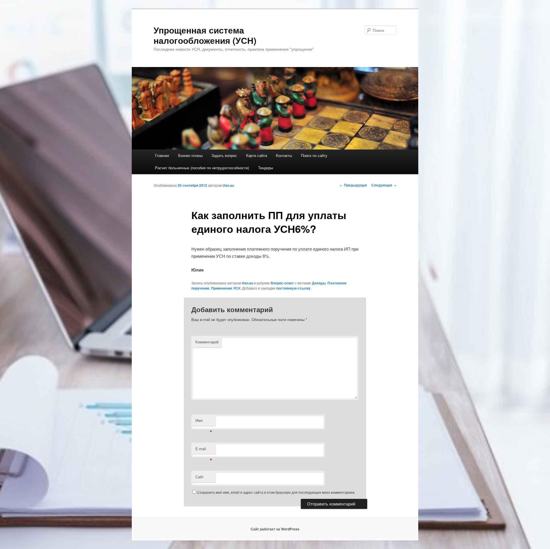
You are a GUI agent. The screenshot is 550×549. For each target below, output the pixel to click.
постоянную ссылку (293, 288)
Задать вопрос (224, 155)
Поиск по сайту (314, 155)
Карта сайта (256, 155)
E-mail (203, 450)
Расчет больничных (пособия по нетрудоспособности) (202, 167)
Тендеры (265, 167)
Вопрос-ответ (282, 283)
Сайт (199, 476)
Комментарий (207, 342)
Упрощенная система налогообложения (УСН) (205, 35)
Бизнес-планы (190, 155)
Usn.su (228, 185)
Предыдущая (353, 185)
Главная (162, 155)
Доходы (319, 283)
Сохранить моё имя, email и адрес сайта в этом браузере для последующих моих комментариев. (276, 492)
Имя (203, 422)
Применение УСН (225, 288)
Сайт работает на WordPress (275, 529)
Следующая (383, 185)
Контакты (284, 155)
